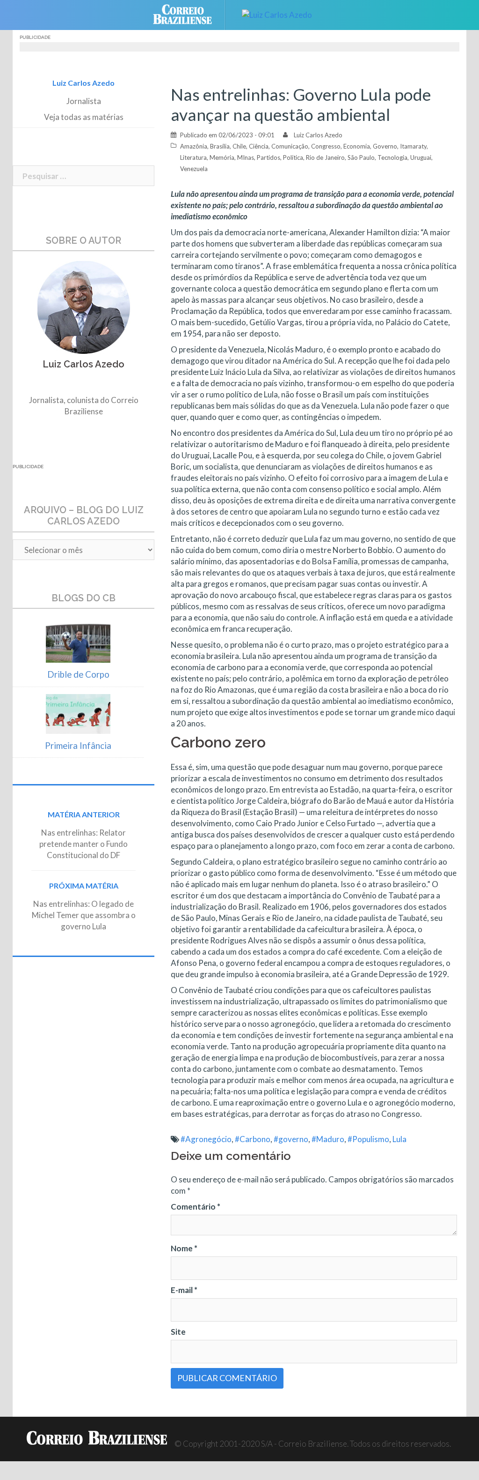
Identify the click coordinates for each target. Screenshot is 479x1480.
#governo (291, 1139)
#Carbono (252, 1139)
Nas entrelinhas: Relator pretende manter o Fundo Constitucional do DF (83, 844)
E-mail (184, 1290)
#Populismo (368, 1139)
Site (178, 1332)
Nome (184, 1248)
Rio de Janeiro (325, 157)
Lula (399, 1139)
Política (293, 157)
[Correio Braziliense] (189, 14)
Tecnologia (392, 157)
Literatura (193, 157)
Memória (222, 157)
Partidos (268, 157)
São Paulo (361, 157)
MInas (245, 157)
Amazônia (193, 146)
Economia (356, 146)
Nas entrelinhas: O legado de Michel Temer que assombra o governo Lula (84, 915)
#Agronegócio (206, 1139)
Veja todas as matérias (83, 117)
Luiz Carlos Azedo (318, 135)
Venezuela (194, 168)
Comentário (195, 1206)
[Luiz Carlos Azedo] (277, 14)
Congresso (326, 146)
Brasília (220, 146)
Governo (385, 146)
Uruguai (420, 157)
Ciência (259, 146)
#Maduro (328, 1139)
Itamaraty (413, 146)
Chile (239, 146)
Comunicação (289, 146)
